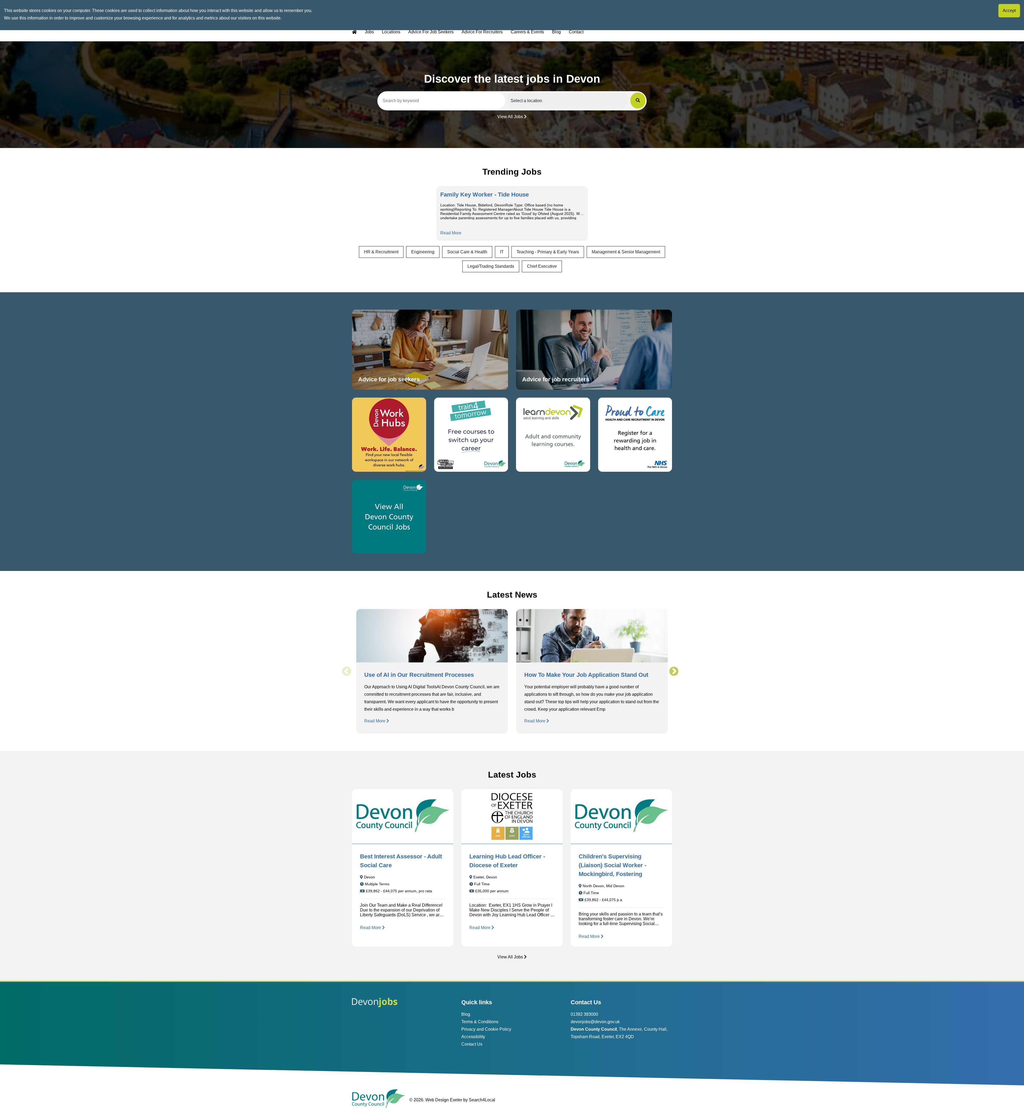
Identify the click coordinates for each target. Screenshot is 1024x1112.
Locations (391, 32)
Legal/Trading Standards (490, 266)
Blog (556, 32)
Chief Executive (542, 266)
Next (674, 671)
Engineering (422, 252)
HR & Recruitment (381, 252)
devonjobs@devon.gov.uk (595, 1021)
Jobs (369, 32)
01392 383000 (584, 1014)
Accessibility (473, 1036)
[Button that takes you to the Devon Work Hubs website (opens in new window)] (389, 435)
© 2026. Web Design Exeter (435, 1100)
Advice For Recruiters (482, 32)
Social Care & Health (467, 252)
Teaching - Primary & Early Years (548, 252)
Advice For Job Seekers (431, 32)
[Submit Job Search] (637, 101)
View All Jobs (510, 116)
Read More (450, 233)
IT (502, 252)
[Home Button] (354, 32)
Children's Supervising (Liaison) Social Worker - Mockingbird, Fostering (612, 865)
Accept (1009, 10)
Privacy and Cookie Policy (486, 1029)
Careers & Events (527, 32)
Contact (576, 32)
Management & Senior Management (626, 252)
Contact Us (471, 1044)
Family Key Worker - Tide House (484, 194)
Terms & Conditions (479, 1021)
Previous (346, 671)
